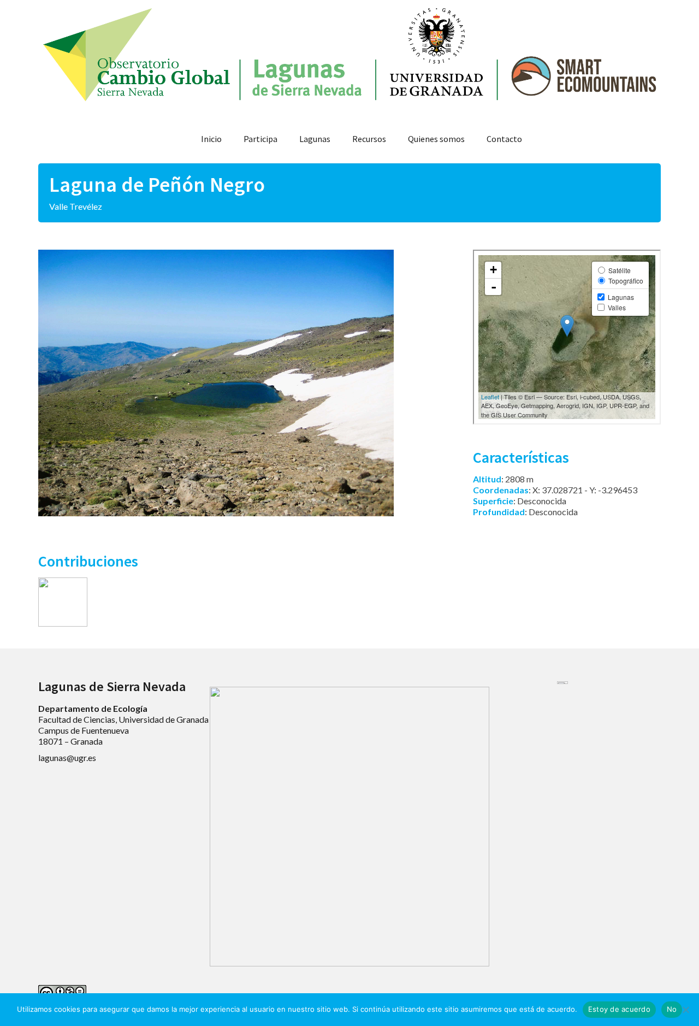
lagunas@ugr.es (67, 757)
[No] (685, 1009)
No (672, 1009)
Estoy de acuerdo (619, 1009)
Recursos (369, 138)
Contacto (504, 138)
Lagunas (314, 138)
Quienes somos (436, 138)
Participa (260, 138)
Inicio (211, 138)
